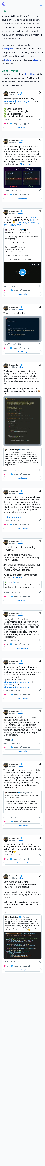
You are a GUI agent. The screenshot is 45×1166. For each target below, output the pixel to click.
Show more (25, 164)
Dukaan (8, 60)
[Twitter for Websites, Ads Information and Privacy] (40, 119)
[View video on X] (22, 272)
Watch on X (35, 265)
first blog (30, 74)
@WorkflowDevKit (12, 224)
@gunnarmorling (15, 517)
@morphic (33, 217)
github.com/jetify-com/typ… (16, 101)
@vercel (33, 219)
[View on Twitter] (40, 93)
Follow (20, 95)
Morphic (8, 48)
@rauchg (34, 222)
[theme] (41, 4)
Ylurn (36, 60)
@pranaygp (24, 222)
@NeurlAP (8, 684)
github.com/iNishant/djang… (17, 682)
